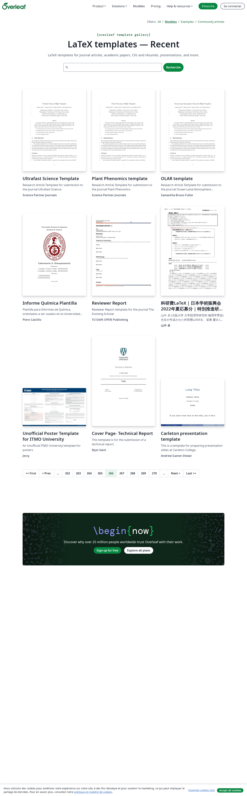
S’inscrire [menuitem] (208, 6)
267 (121, 473)
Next (175, 473)
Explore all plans (138, 550)
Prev (46, 473)
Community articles (211, 22)
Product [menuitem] (98, 6)
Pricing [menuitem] (156, 6)
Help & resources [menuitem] (178, 6)
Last (191, 473)
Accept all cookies (230, 790)
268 (132, 473)
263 (78, 473)
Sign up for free (107, 550)
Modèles (171, 22)
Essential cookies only (201, 790)
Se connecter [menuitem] (233, 6)
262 (67, 473)
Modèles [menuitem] (139, 6)
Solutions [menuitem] (118, 6)
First (31, 473)
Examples (187, 22)
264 (89, 473)
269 (143, 473)
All (159, 22)
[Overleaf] (14, 6)
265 (100, 473)
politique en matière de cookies (93, 792)
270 (154, 473)
